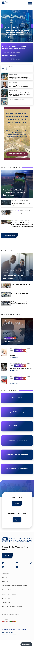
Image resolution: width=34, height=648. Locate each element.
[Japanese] (9, 621)
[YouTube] (17, 567)
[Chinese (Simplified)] (12, 621)
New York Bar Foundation (9, 590)
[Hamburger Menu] (30, 4)
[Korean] (4, 621)
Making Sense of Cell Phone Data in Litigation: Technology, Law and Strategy (20, 78)
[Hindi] (11, 621)
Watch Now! (12, 69)
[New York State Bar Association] (5, 4)
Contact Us (5, 573)
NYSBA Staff (5, 581)
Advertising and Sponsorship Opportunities (14, 585)
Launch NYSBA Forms (10, 55)
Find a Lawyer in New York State (17, 102)
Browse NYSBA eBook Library (12, 52)
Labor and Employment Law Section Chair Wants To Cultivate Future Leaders (20, 85)
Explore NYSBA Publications (12, 59)
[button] (32, 26)
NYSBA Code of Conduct (9, 594)
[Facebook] (3, 563)
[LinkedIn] (17, 563)
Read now (14, 357)
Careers (4, 577)
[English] (3, 621)
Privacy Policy (6, 598)
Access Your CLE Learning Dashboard (14, 48)
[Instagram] (3, 567)
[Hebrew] (7, 621)
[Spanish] (14, 621)
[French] (6, 621)
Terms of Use (6, 602)
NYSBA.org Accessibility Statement (12, 606)
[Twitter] (31, 563)
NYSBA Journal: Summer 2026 (13, 341)
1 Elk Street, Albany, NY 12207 (9, 634)
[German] (15, 621)
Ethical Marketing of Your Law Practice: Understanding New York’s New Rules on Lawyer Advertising (20, 94)
